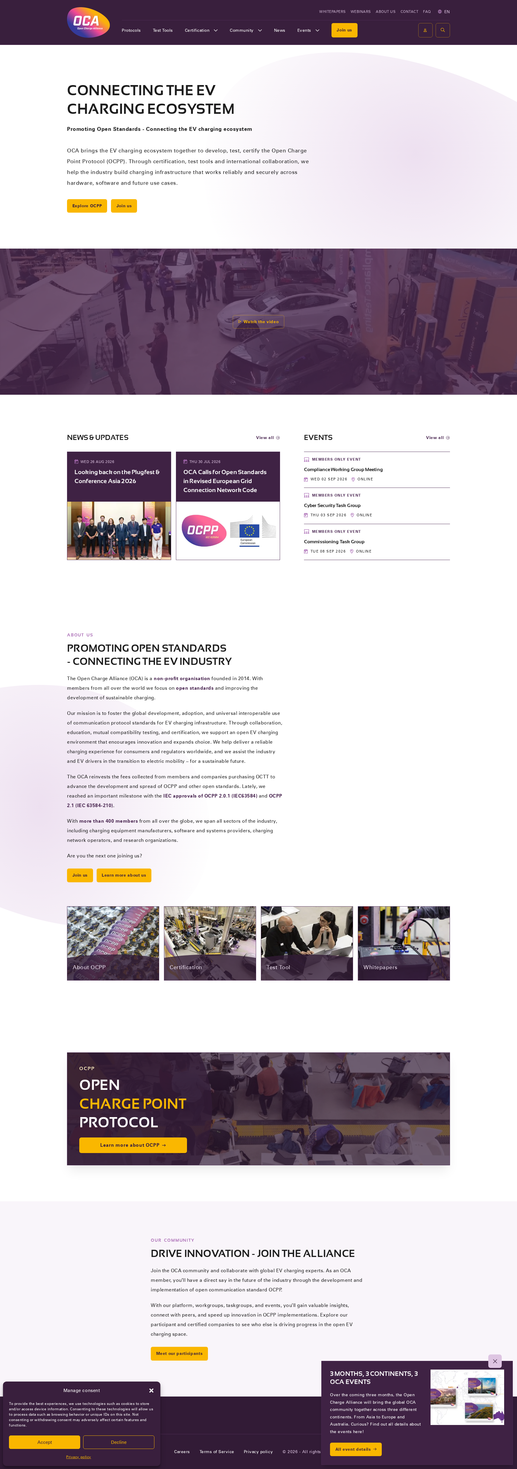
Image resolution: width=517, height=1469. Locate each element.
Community (242, 30)
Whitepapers (332, 11)
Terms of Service (217, 1451)
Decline (119, 1442)
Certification (197, 30)
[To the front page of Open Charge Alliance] (88, 22)
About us (386, 11)
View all (265, 437)
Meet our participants (179, 1353)
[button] (151, 1391)
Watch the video (261, 321)
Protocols (131, 30)
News (279, 30)
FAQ (427, 11)
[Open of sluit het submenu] (215, 30)
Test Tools (163, 30)
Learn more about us (124, 875)
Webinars (361, 11)
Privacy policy (78, 1457)
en (447, 11)
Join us (344, 30)
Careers (182, 1451)
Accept (44, 1442)
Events (304, 30)
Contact (410, 11)
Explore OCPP (87, 205)
